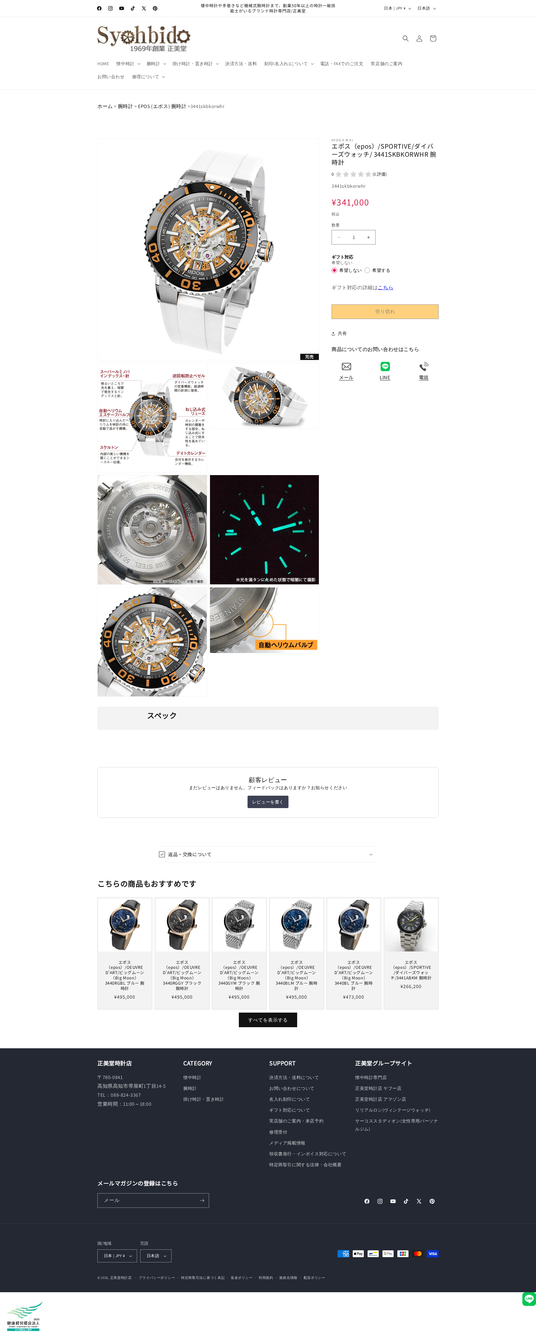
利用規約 (266, 1277)
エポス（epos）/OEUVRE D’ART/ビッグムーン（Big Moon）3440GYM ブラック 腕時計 (239, 975)
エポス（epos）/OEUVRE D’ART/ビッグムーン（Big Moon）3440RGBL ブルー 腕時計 (125, 975)
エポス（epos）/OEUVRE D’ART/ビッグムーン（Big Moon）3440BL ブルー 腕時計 (353, 975)
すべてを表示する (268, 1020)
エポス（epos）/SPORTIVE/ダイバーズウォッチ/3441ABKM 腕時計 (411, 970)
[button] (128, 63)
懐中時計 (192, 1077)
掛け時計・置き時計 (203, 1099)
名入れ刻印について (289, 1099)
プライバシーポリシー (157, 1277)
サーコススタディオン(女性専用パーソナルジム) (396, 1124)
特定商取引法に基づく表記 (203, 1277)
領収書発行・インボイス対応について (307, 1154)
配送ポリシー (314, 1277)
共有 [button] (342, 333)
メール (346, 377)
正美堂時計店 (121, 1277)
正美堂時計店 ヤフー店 (378, 1088)
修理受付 (278, 1132)
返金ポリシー (241, 1277)
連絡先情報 (288, 1277)
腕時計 (125, 106)
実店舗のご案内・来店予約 (296, 1121)
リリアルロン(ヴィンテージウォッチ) (393, 1110)
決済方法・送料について (294, 1077)
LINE (385, 377)
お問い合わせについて (292, 1088)
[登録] (202, 1200)
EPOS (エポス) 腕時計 (162, 106)
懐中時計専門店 (371, 1077)
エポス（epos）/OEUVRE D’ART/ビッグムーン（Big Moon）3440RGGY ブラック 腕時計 (182, 975)
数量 (336, 225)
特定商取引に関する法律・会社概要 (305, 1164)
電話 (424, 377)
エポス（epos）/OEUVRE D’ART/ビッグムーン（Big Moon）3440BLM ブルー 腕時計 (296, 975)
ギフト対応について (289, 1110)
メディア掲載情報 (287, 1143)
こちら (385, 287)
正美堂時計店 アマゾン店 (380, 1099)
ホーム (105, 106)
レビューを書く (268, 802)
